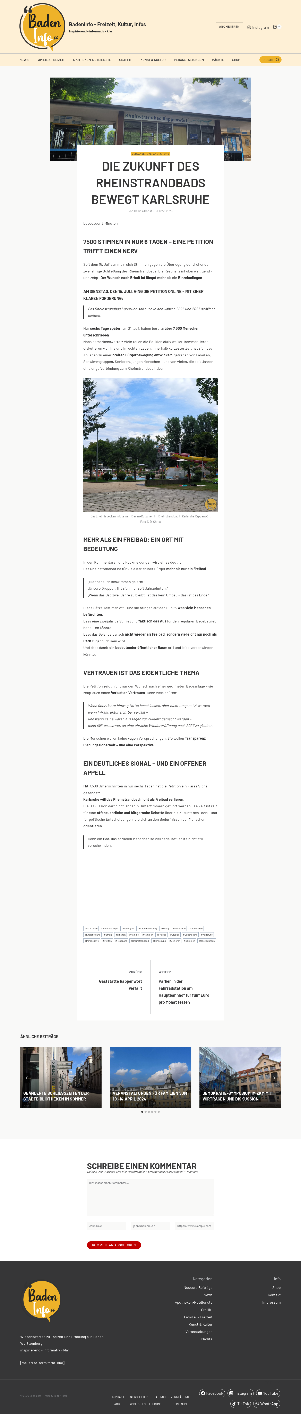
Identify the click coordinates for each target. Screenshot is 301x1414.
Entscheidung (92, 934)
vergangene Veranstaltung (150, 153)
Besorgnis (128, 928)
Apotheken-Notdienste (92, 60)
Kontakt (274, 1295)
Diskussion (179, 928)
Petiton (107, 940)
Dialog (165, 928)
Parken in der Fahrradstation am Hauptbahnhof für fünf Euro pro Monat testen (184, 987)
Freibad (161, 934)
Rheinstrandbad (140, 940)
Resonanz (121, 940)
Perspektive (92, 940)
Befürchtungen (109, 928)
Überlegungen (207, 940)
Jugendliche (190, 934)
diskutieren (196, 928)
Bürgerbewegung (147, 928)
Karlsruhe (207, 934)
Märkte (218, 60)
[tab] (142, 1112)
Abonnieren (229, 26)
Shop (236, 60)
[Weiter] (274, 1078)
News (23, 60)
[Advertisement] (150, 883)
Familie (134, 934)
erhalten (120, 934)
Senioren (174, 940)
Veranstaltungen (189, 60)
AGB (117, 1404)
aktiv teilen (91, 928)
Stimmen (189, 940)
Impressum (271, 1302)
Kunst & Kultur (153, 60)
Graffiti (125, 60)
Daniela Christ (143, 211)
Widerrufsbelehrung (146, 1404)
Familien (147, 934)
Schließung (159, 940)
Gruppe (174, 934)
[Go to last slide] (27, 1078)
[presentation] (61, 1077)
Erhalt (108, 934)
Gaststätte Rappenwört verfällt (120, 980)
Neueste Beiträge (198, 1287)
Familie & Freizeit (50, 60)
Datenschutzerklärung (171, 1397)
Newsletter (139, 1397)
